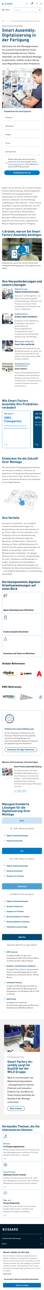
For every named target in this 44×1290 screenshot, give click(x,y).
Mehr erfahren (16, 1108)
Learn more (7, 1274)
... (7, 21)
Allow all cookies (22, 1285)
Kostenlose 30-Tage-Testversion (20, 749)
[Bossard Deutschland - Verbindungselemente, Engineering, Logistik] (3, 21)
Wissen (4, 1244)
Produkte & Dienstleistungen (11, 1238)
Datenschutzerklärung (16, 164)
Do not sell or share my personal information (21, 1279)
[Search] (39, 10)
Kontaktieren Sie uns (22, 172)
